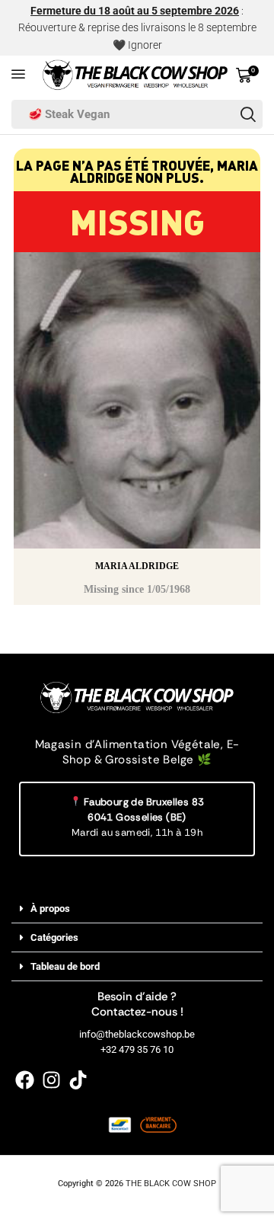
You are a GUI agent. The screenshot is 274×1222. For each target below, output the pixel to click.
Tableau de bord (65, 966)
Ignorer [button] (145, 45)
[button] (18, 74)
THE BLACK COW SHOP (171, 1183)
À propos (50, 908)
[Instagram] (51, 1080)
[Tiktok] (78, 1080)
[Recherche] (248, 114)
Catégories (54, 937)
